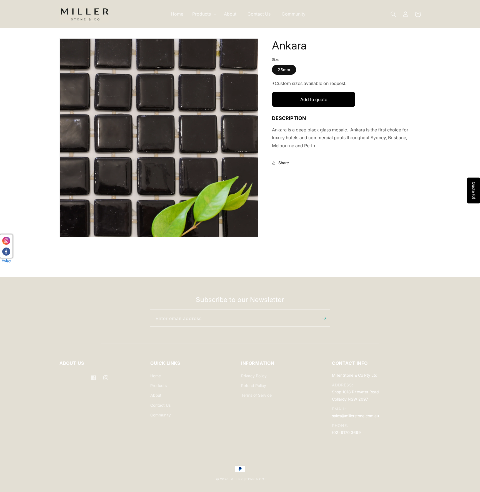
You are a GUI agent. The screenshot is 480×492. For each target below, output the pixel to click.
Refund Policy (253, 385)
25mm (284, 70)
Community (160, 415)
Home (155, 375)
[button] (203, 14)
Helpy (6, 260)
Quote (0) (473, 190)
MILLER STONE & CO (247, 479)
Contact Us (160, 405)
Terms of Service (256, 395)
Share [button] (283, 163)
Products (158, 385)
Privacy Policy (254, 375)
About (155, 395)
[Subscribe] (324, 318)
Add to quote (313, 99)
